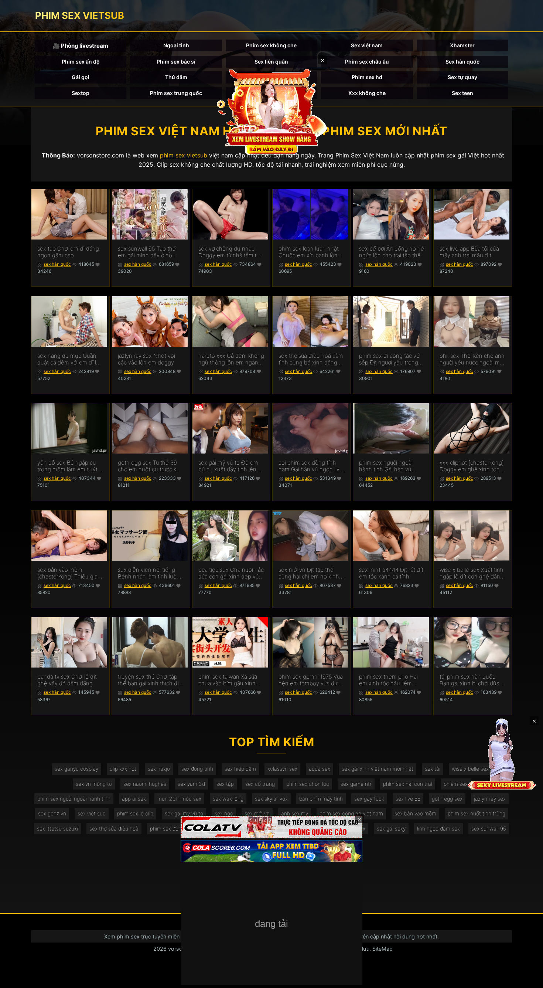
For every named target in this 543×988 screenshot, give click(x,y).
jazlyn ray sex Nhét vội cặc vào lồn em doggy (146, 359)
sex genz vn (52, 813)
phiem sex (456, 784)
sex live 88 (408, 798)
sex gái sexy (391, 828)
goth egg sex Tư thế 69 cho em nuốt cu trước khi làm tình (149, 466)
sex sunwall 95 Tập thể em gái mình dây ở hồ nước (147, 252)
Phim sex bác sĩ (176, 61)
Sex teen (462, 93)
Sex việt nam (367, 45)
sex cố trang (260, 784)
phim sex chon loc (307, 784)
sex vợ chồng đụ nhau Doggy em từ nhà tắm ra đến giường (229, 252)
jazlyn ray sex (490, 798)
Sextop (80, 93)
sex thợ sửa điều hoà (114, 828)
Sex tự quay (462, 77)
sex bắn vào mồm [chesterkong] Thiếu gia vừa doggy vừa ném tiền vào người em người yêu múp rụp (67, 573)
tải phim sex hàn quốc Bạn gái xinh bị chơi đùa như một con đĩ (469, 680)
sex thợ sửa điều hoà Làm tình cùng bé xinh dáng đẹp (311, 359)
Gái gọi (80, 77)
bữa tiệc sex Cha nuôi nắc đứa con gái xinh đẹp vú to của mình (231, 573)
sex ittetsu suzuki (57, 828)
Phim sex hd (367, 77)
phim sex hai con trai (407, 784)
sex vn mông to (94, 784)
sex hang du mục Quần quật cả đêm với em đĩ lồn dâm (70, 359)
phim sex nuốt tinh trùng (476, 813)
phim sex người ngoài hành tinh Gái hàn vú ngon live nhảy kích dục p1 (389, 466)
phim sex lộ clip (135, 813)
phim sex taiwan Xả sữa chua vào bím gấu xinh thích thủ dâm (227, 680)
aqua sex (319, 768)
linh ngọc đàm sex (438, 828)
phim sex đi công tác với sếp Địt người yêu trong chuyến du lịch (389, 359)
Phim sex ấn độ (81, 61)
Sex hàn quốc (462, 61)
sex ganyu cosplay (76, 768)
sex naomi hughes (144, 784)
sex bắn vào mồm (415, 813)
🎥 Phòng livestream (80, 45)
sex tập (225, 784)
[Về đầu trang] (527, 979)
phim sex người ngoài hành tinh (73, 798)
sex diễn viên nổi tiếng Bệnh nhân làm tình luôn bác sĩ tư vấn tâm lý (149, 573)
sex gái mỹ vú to (184, 813)
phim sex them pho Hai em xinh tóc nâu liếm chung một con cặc (388, 680)
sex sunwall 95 (488, 828)
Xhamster (462, 45)
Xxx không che (367, 93)
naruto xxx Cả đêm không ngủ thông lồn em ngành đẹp (231, 359)
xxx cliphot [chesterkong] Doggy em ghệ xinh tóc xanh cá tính (472, 466)
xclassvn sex (282, 768)
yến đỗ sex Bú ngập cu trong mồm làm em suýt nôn (67, 466)
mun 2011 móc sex (179, 798)
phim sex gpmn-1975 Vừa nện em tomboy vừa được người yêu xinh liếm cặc (311, 680)
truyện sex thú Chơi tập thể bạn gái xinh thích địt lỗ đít (149, 680)
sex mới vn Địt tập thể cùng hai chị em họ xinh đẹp (309, 573)
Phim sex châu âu (367, 61)
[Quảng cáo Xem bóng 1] (271, 827)
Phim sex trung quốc (176, 93)
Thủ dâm (176, 77)
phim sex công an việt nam (351, 813)
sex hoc (224, 813)
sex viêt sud (92, 813)
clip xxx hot (123, 768)
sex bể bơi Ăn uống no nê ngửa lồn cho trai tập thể (391, 252)
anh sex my (294, 813)
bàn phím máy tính (321, 798)
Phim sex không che (271, 45)
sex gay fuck (369, 798)
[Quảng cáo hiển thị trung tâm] (271, 110)
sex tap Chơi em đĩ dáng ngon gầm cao (68, 252)
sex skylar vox (271, 798)
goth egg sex (447, 798)
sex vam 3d (191, 784)
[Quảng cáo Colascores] (271, 851)
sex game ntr (356, 784)
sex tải (432, 768)
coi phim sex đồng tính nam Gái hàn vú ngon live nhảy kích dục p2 (311, 466)
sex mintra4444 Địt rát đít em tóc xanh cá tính (391, 573)
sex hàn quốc (57, 264)
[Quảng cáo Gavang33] (271, 924)
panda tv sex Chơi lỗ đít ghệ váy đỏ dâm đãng (67, 680)
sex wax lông (228, 798)
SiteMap (382, 948)
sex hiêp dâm (240, 768)
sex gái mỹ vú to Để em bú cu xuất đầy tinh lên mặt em (228, 466)
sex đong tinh (197, 768)
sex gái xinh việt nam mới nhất (377, 768)
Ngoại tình (176, 45)
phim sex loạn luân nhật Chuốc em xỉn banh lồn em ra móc (309, 252)
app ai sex (134, 798)
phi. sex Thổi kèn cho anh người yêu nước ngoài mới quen (472, 359)
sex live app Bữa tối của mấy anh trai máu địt (469, 252)
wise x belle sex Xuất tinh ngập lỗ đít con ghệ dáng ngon (471, 573)
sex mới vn (257, 813)
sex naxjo (159, 768)
